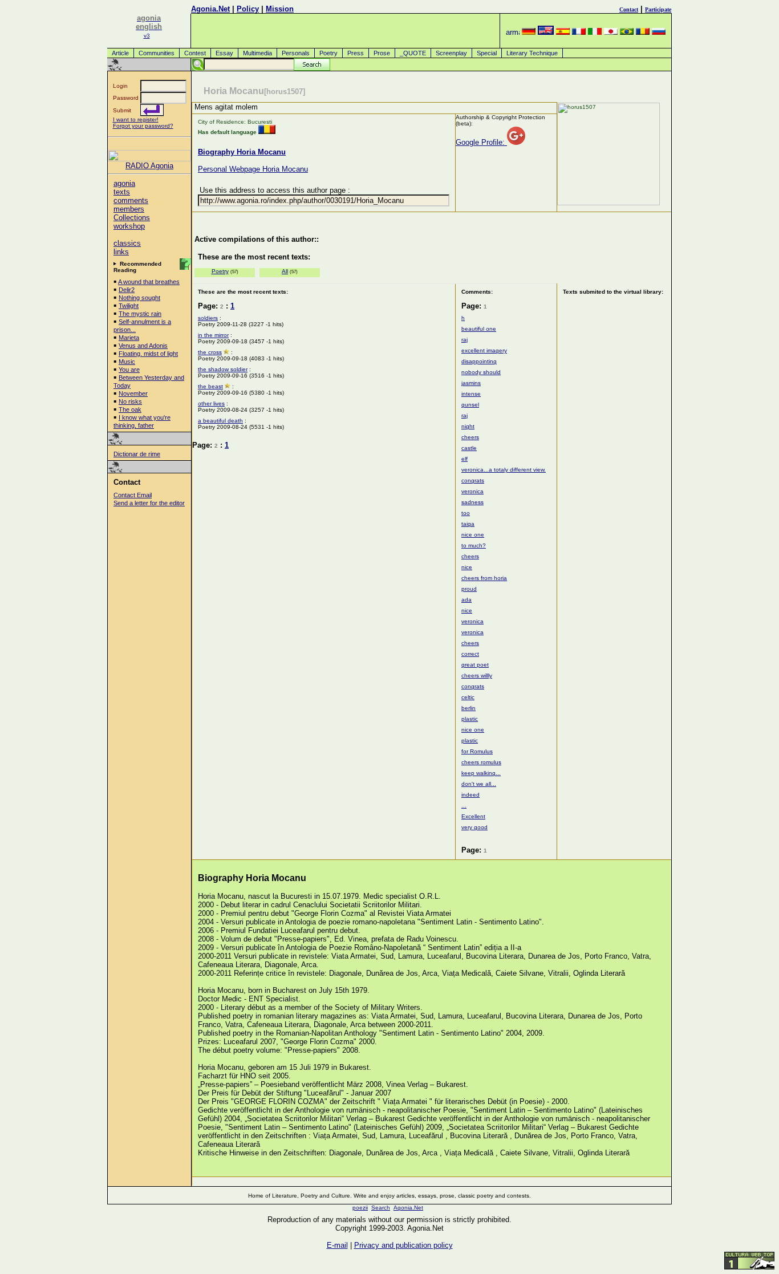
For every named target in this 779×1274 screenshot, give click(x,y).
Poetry (328, 53)
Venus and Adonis (143, 345)
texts (121, 192)
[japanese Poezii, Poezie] (611, 32)
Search (380, 1207)
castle (469, 448)
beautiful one (478, 329)
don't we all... (478, 784)
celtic (467, 697)
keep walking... (481, 773)
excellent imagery (484, 350)
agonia (124, 183)
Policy (248, 9)
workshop (129, 226)
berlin (468, 708)
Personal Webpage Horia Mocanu (253, 169)
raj (464, 339)
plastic (469, 719)
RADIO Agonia (149, 165)
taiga (467, 524)
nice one (472, 534)
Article (120, 53)
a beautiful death (220, 420)
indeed (470, 795)
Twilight (129, 305)
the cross (210, 352)
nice (466, 567)
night (467, 426)
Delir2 (127, 289)
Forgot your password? (143, 126)
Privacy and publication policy (403, 1245)
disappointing (479, 361)
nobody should (481, 372)
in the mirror (213, 335)
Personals (296, 53)
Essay (224, 53)
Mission (280, 9)
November (133, 393)
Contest (195, 53)
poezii (360, 1207)
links (121, 252)
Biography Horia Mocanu (242, 152)
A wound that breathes (149, 281)
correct (470, 654)
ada (466, 600)
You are (129, 369)
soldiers (208, 318)
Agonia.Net (210, 9)
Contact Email (132, 495)
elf (464, 459)
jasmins (471, 383)
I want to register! (136, 119)
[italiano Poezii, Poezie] (595, 32)
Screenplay (451, 53)
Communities (157, 53)
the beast (210, 386)
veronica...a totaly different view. (503, 469)
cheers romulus (481, 762)
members (128, 209)
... (463, 805)
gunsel (470, 404)
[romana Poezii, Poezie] (643, 32)
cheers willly (476, 675)
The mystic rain (140, 313)
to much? (473, 545)
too (465, 513)
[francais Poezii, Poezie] (579, 32)
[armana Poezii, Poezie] (513, 32)
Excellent (473, 816)
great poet (475, 665)
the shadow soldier (223, 369)
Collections (131, 217)
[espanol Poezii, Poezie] (563, 32)
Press (355, 53)
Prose (382, 53)
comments (130, 200)
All (285, 271)
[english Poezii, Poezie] (546, 32)
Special (487, 53)
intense (471, 394)
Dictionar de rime (136, 454)
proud (469, 589)
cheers (470, 437)
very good (474, 827)
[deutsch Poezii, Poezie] (528, 32)
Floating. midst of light (148, 353)
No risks (130, 401)
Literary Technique (532, 53)
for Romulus (477, 751)
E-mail (337, 1245)
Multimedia (257, 53)
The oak (130, 409)
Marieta (129, 337)
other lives (211, 403)
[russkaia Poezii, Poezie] (659, 32)
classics (127, 243)
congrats (472, 480)
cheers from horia (484, 578)
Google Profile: (481, 142)
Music (127, 361)
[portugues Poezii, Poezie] (627, 32)
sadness (472, 502)
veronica (472, 491)
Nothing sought (139, 297)
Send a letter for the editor (149, 503)
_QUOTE (413, 53)
